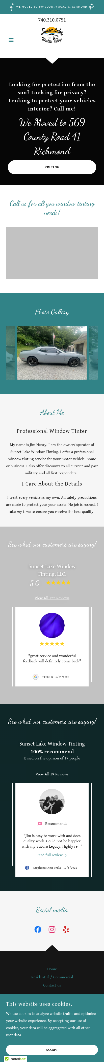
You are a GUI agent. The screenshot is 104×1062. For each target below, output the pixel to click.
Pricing (52, 167)
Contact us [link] (52, 985)
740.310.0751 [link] (52, 20)
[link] (52, 40)
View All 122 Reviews (52, 598)
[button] (13, 40)
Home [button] (52, 969)
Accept (52, 1050)
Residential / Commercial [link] (52, 977)
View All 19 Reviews (52, 774)
